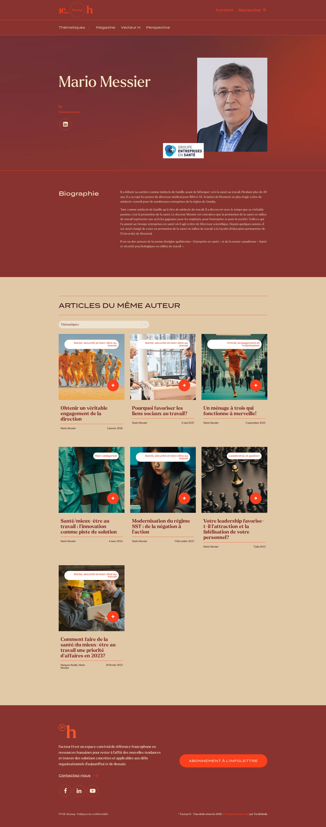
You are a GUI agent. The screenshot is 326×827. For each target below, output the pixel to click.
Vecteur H (131, 27)
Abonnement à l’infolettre (223, 760)
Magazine (105, 27)
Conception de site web (236, 814)
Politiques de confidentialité (92, 814)
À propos (224, 10)
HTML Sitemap (67, 814)
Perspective (158, 27)
